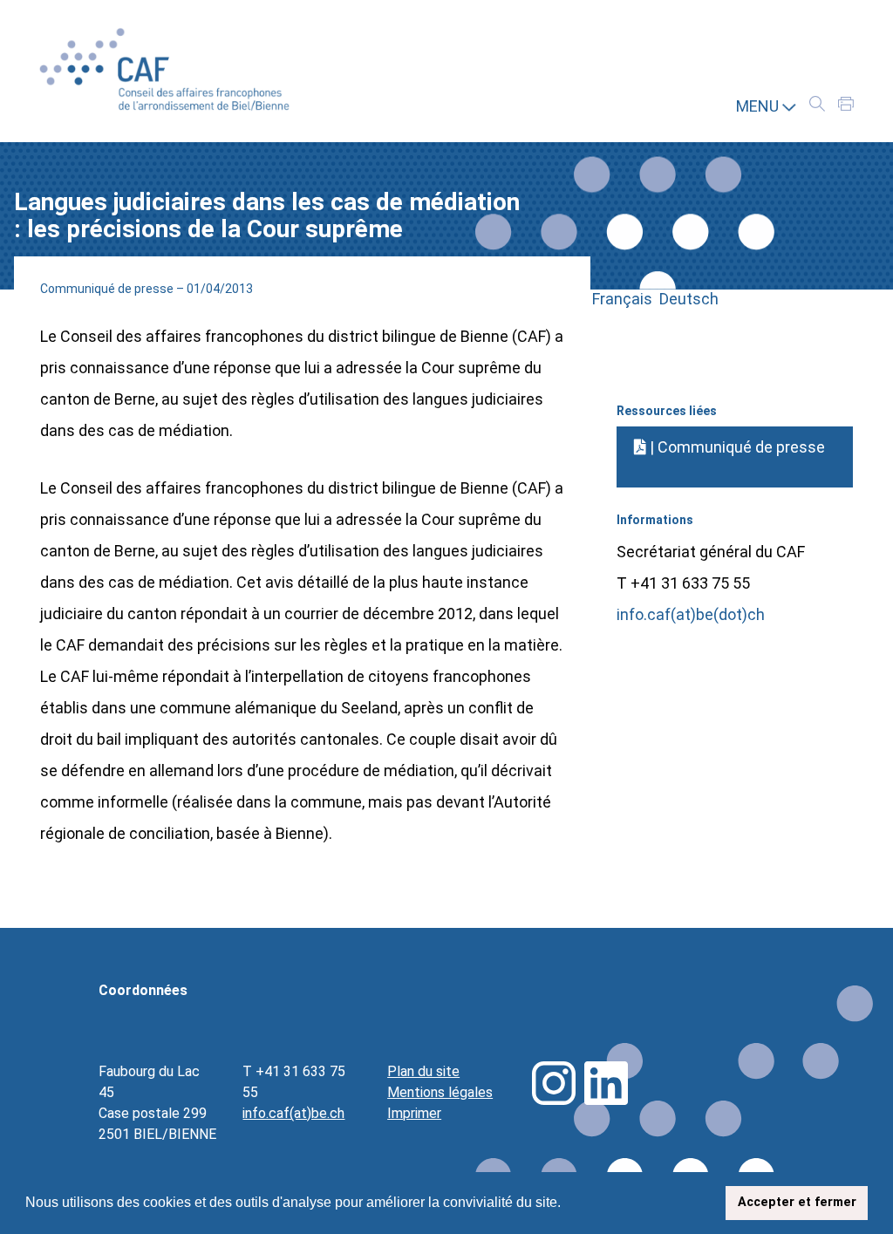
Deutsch (689, 299)
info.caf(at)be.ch (293, 1113)
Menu (759, 106)
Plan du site (423, 1071)
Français (625, 299)
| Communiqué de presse (735, 447)
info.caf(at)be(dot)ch (691, 614)
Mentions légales (440, 1092)
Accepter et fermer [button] (797, 1202)
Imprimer (414, 1113)
